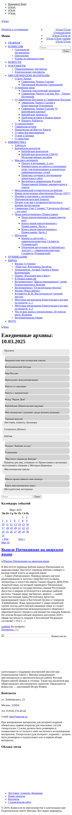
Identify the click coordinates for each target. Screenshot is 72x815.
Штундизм (21, 235)
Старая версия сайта (19, 802)
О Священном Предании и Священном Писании (43, 99)
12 (11, 524)
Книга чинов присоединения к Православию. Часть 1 (39, 225)
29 (23, 531)
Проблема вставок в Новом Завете (41, 117)
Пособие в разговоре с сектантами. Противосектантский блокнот (35, 198)
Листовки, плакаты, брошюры (25, 793)
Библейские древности (34, 114)
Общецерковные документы (31, 69)
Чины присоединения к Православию (36, 214)
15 (23, 524)
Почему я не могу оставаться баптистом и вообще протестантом (39, 204)
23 (27, 528)
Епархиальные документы (30, 72)
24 (3, 531)
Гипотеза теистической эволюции (40, 90)
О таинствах (22, 138)
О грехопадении (24, 123)
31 (3, 535)
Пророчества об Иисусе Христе (33, 129)
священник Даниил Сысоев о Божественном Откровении (38, 104)
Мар (4, 542)
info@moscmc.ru (18, 716)
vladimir (5, 626)
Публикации (17, 257)
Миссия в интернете (26, 160)
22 (23, 528)
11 (7, 524)
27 (15, 531)
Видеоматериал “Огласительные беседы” (38, 287)
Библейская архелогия (27, 148)
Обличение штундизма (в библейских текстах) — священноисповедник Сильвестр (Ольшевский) (43, 250)
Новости (14, 62)
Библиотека (17, 142)
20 (15, 528)
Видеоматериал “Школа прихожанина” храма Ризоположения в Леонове (41, 283)
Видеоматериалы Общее (29, 317)
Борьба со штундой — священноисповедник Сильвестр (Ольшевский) (40, 241)
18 (7, 528)
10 (3, 524)
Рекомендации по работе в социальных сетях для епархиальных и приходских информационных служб (43, 169)
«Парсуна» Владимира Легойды (33, 266)
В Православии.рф (25, 278)
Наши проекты (16, 796)
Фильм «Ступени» (25, 263)
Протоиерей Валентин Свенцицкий (42, 84)
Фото (12, 321)
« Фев (5, 539)
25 (7, 531)
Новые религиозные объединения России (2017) (42, 193)
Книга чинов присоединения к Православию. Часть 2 (39, 231)
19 (11, 528)
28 (19, 531)
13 (15, 524)
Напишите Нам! (17, 4)
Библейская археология (34, 151)
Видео (12, 260)
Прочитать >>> (10, 629)
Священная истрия (25, 126)
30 (27, 531)
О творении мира (25, 87)
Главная (14, 43)
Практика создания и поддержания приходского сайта (41, 177)
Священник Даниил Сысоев (37, 81)
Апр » (21, 539)
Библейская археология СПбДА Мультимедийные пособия (39, 156)
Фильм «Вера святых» (27, 290)
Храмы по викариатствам (29, 58)
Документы (17, 66)
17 (3, 528)
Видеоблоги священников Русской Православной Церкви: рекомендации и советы (44, 184)
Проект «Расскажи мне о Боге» (32, 275)
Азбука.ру (20, 145)
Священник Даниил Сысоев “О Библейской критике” (39, 110)
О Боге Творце (23, 78)
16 (27, 524)
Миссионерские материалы (29, 75)
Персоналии (22, 55)
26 (11, 531)
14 (19, 524)
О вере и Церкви (24, 135)
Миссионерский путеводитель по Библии (38, 190)
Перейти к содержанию (14, 29)
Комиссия (15, 46)
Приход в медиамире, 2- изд (37, 163)
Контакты (13, 799)
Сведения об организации (22, 51)
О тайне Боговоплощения (29, 132)
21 (19, 528)
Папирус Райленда (32, 120)
